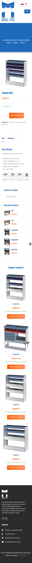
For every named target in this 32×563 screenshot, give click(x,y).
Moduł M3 (16, 455)
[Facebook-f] (3, 518)
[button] (27, 11)
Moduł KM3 (16, 405)
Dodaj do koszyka (16, 115)
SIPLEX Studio (22, 555)
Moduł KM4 (16, 304)
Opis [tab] (3, 138)
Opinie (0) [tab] (11, 138)
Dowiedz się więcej (16, 367)
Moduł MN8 (16, 354)
